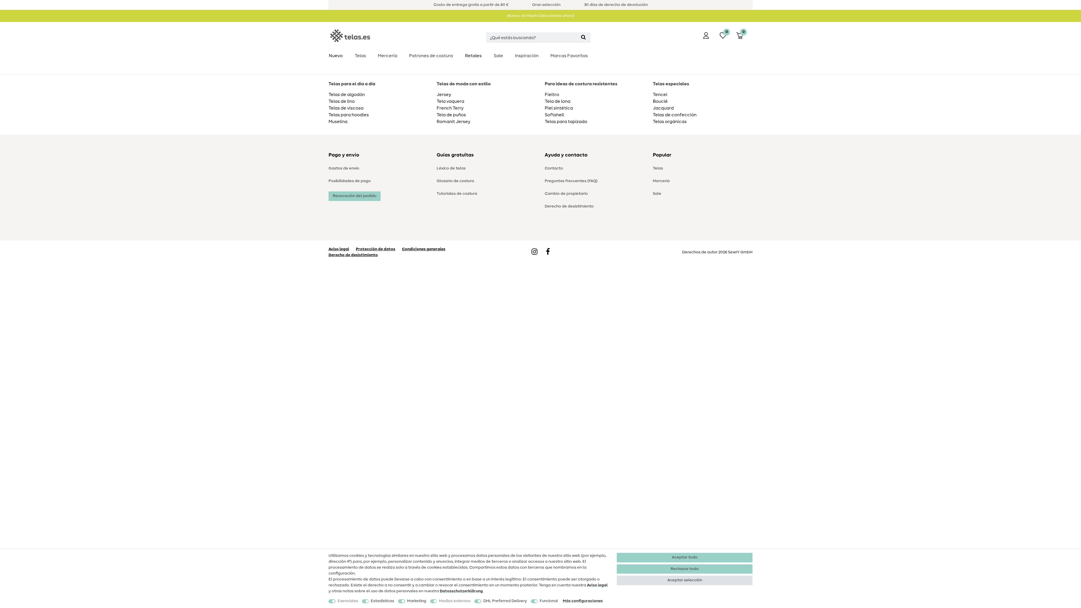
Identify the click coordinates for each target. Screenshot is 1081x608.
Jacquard (663, 108)
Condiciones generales (423, 249)
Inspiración (527, 55)
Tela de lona (557, 101)
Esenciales (348, 601)
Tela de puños (451, 115)
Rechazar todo (685, 569)
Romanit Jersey (453, 121)
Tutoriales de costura (457, 194)
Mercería (387, 55)
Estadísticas (382, 601)
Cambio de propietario (566, 194)
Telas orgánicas (670, 121)
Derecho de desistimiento (569, 206)
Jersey (444, 94)
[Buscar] (583, 37)
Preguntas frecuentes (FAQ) (571, 181)
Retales (473, 55)
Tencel (660, 94)
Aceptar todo (685, 557)
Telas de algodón (347, 94)
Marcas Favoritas (569, 55)
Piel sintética (559, 108)
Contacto (554, 168)
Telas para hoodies (349, 115)
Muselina (338, 121)
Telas (360, 55)
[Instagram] (534, 252)
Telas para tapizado (566, 121)
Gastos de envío (344, 168)
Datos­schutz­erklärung (461, 591)
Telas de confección (674, 115)
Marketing (416, 601)
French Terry (450, 108)
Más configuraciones (583, 601)
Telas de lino (342, 101)
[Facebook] (548, 252)
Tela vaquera (450, 101)
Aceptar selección (684, 580)
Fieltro (552, 94)
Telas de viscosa (346, 108)
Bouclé (660, 101)
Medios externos (454, 601)
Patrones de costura (431, 55)
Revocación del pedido (354, 196)
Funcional (549, 601)
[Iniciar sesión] (706, 35)
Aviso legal (597, 585)
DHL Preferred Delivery (505, 601)
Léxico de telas (451, 168)
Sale (498, 55)
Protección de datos (375, 249)
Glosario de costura (455, 181)
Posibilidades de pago (350, 181)
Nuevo (336, 55)
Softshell (554, 115)
